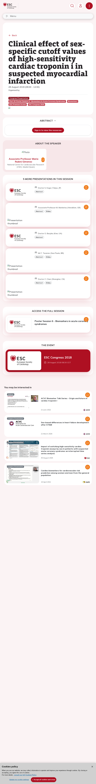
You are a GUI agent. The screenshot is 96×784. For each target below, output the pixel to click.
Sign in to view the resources (48, 130)
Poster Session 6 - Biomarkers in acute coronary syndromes (61, 322)
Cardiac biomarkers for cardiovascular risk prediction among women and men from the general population (65, 472)
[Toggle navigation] (89, 5)
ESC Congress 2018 (58, 357)
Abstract (39, 192)
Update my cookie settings (19, 780)
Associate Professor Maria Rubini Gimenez (23, 160)
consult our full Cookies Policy (25, 775)
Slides (48, 211)
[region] (48, 773)
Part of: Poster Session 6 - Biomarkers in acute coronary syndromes (37, 101)
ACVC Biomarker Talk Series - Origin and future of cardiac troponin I (64, 399)
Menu (13, 16)
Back (14, 35)
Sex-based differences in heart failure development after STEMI (65, 423)
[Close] (92, 766)
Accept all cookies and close (44, 780)
